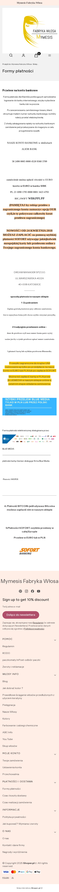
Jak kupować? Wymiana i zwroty (20, 823)
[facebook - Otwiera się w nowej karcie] (32, 591)
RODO (6, 653)
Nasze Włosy (9, 711)
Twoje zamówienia (12, 760)
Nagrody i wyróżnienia (14, 851)
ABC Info (7, 732)
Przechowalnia (10, 774)
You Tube (7, 739)
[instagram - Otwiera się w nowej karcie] (26, 591)
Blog (5, 681)
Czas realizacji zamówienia (17, 802)
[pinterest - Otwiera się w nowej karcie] (20, 591)
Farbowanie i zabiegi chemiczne (20, 725)
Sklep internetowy (28, 888)
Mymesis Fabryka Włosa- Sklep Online (20, 64)
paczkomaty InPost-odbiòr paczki (21, 659)
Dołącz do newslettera (21, 614)
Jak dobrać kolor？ (12, 688)
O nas (5, 838)
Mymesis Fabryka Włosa (30, 581)
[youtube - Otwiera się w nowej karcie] (38, 591)
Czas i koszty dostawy (14, 795)
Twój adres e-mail (11, 606)
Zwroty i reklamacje (13, 666)
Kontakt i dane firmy (13, 845)
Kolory (6, 718)
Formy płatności (11, 788)
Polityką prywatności (34, 628)
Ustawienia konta (12, 767)
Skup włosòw (9, 745)
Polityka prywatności (14, 816)
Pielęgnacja (8, 704)
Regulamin (38, 622)
